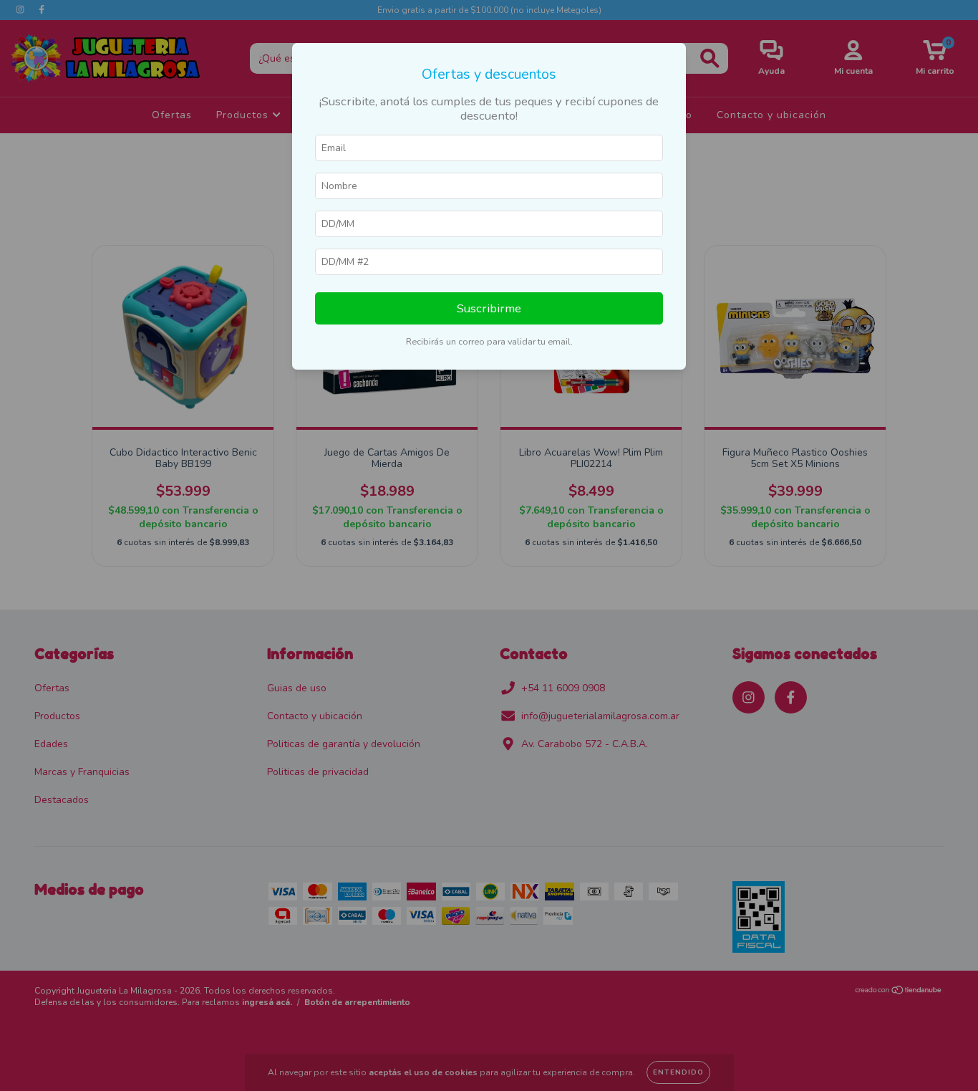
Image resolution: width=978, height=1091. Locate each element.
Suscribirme (489, 308)
